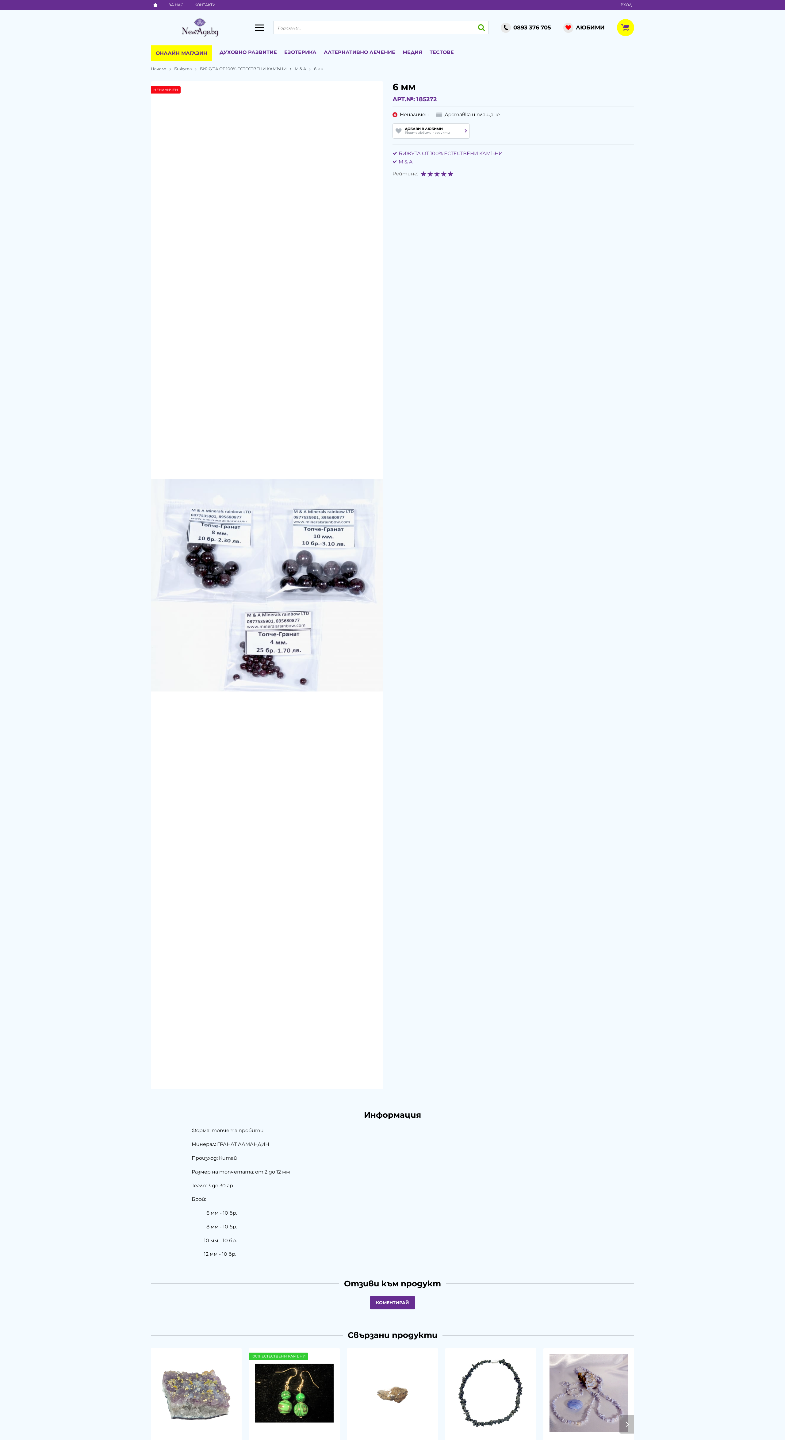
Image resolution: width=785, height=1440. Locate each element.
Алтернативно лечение (359, 52)
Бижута (183, 68)
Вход (626, 4)
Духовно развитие (248, 52)
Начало (158, 68)
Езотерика (300, 52)
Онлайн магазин (181, 53)
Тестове (442, 52)
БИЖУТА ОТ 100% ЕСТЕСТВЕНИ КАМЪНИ (243, 68)
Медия (412, 52)
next (626, 1424)
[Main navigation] (259, 27)
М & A (300, 68)
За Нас (176, 4)
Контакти (205, 4)
